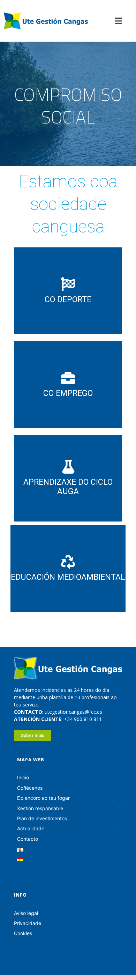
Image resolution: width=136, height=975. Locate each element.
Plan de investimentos (42, 818)
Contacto (27, 839)
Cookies (23, 933)
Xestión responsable (40, 808)
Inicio (23, 777)
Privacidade (27, 923)
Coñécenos (30, 788)
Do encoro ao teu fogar (43, 798)
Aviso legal (26, 913)
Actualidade (30, 828)
